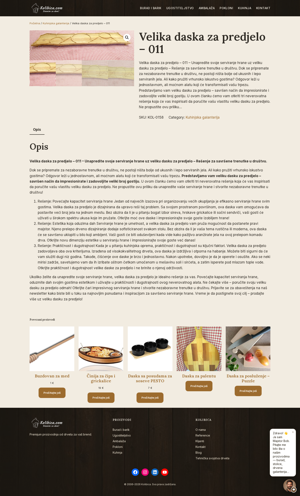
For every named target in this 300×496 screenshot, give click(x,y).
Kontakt (201, 447)
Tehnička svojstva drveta (212, 458)
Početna (35, 23)
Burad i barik (121, 429)
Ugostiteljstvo (122, 435)
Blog (199, 452)
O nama (201, 429)
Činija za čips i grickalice (101, 378)
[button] (127, 37)
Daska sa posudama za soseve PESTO (150, 378)
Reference (203, 435)
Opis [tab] (37, 130)
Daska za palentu (199, 376)
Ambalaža (119, 441)
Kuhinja (117, 452)
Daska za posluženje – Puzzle (248, 378)
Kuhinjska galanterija (56, 23)
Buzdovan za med (52, 376)
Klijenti (200, 441)
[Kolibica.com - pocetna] (47, 8)
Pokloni (118, 447)
